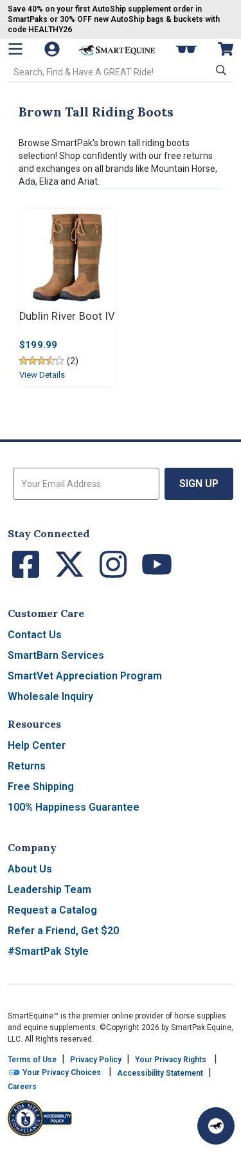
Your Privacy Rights (170, 1059)
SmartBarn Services (56, 655)
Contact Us (35, 635)
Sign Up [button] (199, 483)
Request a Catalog (52, 910)
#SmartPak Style (48, 951)
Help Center (37, 745)
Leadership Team (49, 889)
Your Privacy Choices (61, 1072)
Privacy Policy (95, 1059)
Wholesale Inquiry (50, 696)
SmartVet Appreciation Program (85, 676)
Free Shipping (41, 786)
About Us (30, 869)
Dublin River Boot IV (67, 316)
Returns (27, 766)
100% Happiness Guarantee (73, 807)
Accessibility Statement (160, 1073)
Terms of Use (32, 1059)
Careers (22, 1086)
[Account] (53, 49)
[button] (220, 71)
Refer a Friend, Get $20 (63, 931)
